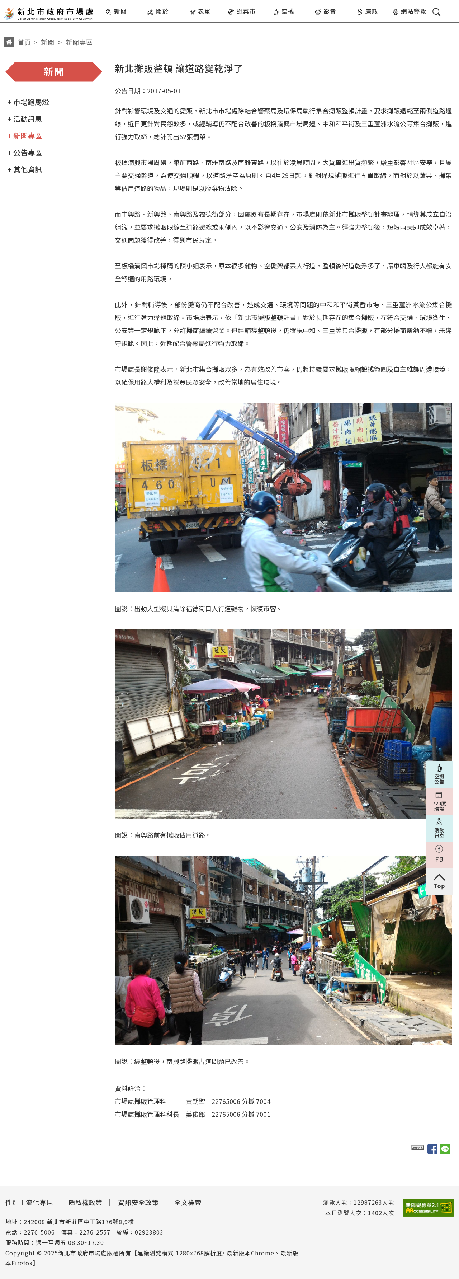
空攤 (287, 11)
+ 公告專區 (24, 152)
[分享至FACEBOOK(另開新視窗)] (432, 1149)
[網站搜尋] (436, 12)
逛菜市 (246, 11)
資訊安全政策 (138, 1202)
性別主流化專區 (29, 1202)
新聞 (120, 11)
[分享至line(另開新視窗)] (445, 1149)
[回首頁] (48, 12)
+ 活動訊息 (24, 118)
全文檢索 (188, 1202)
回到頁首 (439, 881)
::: (99, 5)
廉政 (371, 11)
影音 (329, 11)
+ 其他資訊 (24, 169)
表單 (204, 11)
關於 (162, 11)
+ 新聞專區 (24, 135)
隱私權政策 (85, 1202)
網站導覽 (414, 11)
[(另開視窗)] (428, 1208)
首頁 (25, 42)
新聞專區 (79, 42)
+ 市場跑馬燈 (28, 102)
